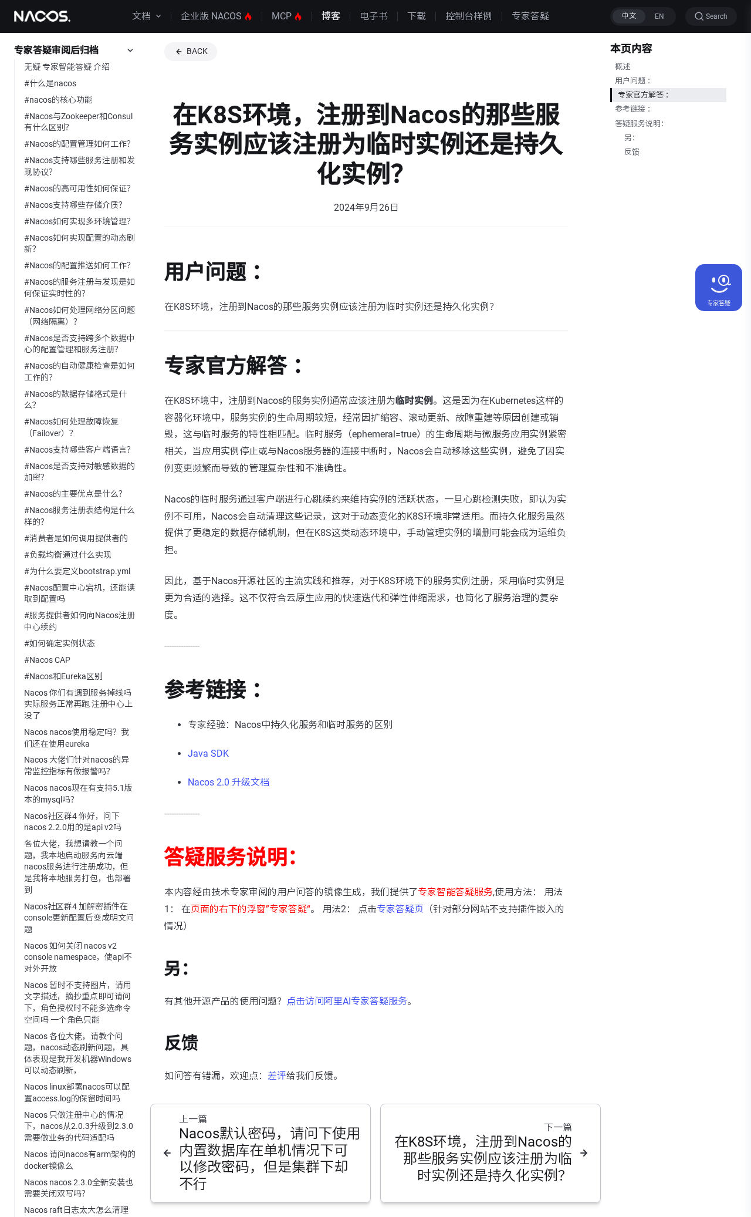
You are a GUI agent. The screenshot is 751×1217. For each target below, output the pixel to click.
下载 (416, 16)
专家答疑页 (400, 909)
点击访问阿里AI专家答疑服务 (346, 1001)
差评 (277, 1075)
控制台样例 (468, 16)
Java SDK (208, 753)
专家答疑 (530, 16)
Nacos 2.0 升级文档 (228, 782)
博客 (331, 16)
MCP (282, 16)
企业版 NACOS (211, 16)
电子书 (374, 16)
